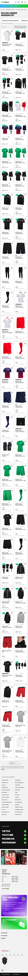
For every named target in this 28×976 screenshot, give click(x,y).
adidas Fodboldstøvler (20, 787)
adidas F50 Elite (5, 804)
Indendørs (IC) (18, 814)
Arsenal (3, 809)
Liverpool (17, 797)
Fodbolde (17, 804)
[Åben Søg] (15, 2)
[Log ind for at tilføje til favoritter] (12, 31)
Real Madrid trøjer (19, 812)
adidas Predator (5, 794)
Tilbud (16, 792)
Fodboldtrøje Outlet (19, 809)
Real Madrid (4, 792)
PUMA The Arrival (19, 807)
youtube (7, 835)
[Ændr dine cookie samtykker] (2, 970)
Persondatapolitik (16, 974)
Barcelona (17, 794)
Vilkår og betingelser (6, 974)
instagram (9, 842)
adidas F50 (17, 785)
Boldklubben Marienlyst (21, 9)
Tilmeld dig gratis (14, 913)
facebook (8, 839)
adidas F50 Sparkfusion (7, 802)
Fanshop (4, 785)
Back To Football (5, 797)
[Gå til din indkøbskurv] (22, 2)
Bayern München (5, 812)
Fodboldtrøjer (18, 780)
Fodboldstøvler (5, 780)
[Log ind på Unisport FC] (18, 2)
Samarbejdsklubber (10, 9)
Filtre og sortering (19, 27)
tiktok (6, 831)
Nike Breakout (5, 787)
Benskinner (4, 814)
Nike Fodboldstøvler (19, 782)
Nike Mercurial (5, 782)
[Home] (5, 2)
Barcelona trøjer (5, 807)
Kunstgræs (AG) (18, 802)
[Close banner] (26, 6)
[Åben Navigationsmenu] (25, 2)
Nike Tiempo (4, 799)
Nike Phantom (18, 799)
